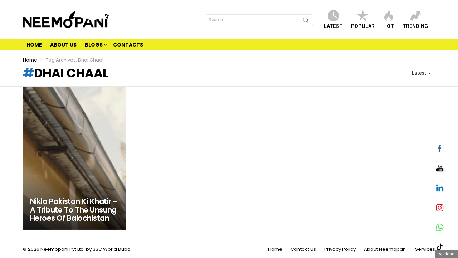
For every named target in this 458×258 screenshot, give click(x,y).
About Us (63, 44)
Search (306, 21)
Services (425, 249)
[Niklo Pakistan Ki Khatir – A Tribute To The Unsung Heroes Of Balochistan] (74, 158)
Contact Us (303, 249)
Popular (363, 26)
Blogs (94, 44)
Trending (415, 26)
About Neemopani (385, 249)
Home (34, 44)
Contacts (128, 44)
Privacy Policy (340, 249)
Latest (333, 26)
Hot (388, 26)
